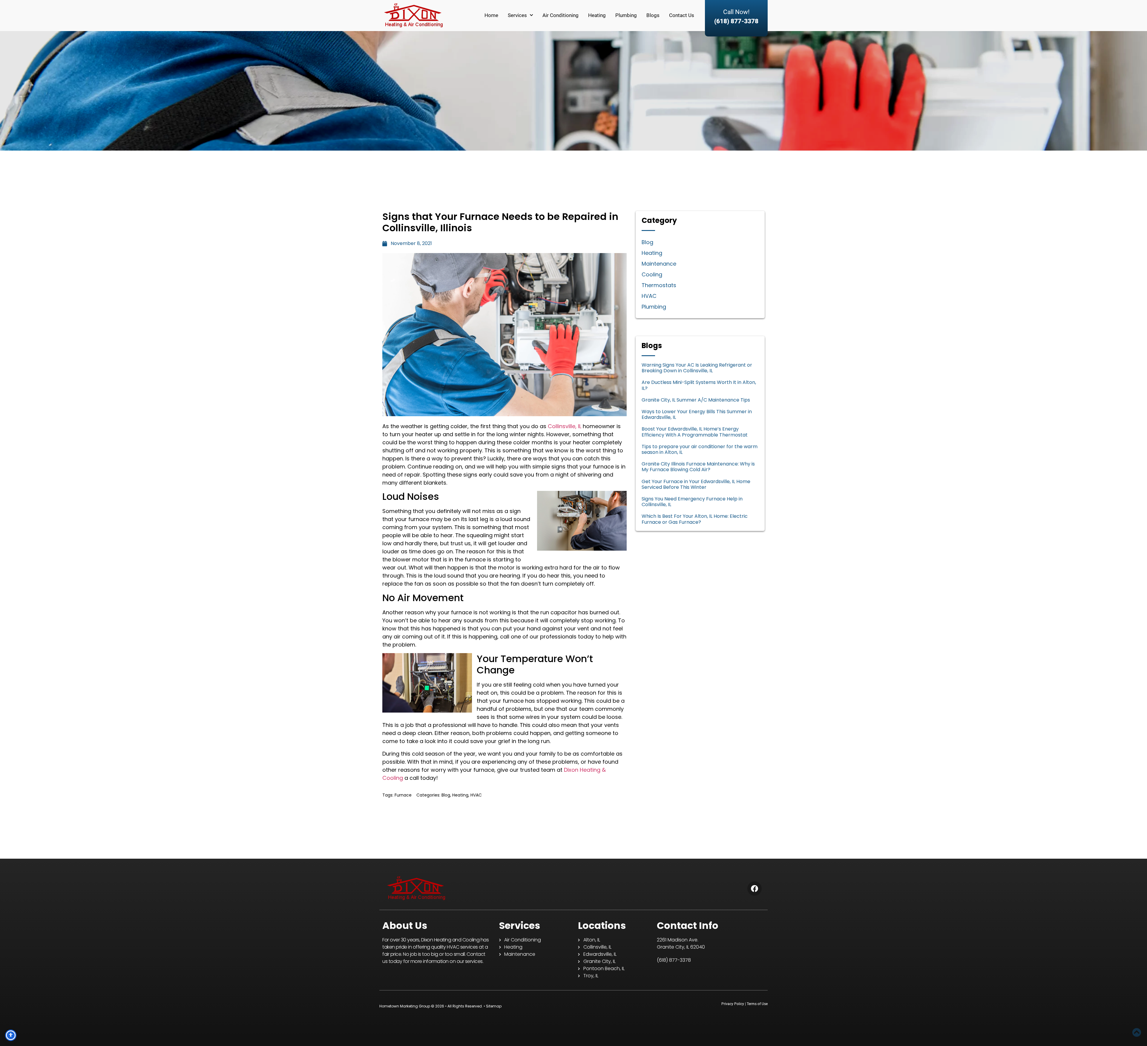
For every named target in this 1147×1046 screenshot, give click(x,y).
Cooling (652, 274)
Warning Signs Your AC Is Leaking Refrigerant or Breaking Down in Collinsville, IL (697, 368)
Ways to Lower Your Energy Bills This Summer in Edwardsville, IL (697, 414)
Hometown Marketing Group (404, 1006)
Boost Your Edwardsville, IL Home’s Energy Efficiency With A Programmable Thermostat (695, 431)
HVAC (476, 795)
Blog (445, 795)
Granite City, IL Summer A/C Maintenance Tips (696, 399)
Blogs (653, 15)
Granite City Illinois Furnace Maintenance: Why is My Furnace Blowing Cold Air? (698, 466)
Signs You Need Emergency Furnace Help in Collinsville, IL (692, 501)
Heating (597, 15)
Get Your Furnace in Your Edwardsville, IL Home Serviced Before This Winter (696, 484)
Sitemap (494, 1006)
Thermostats (659, 285)
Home (491, 15)
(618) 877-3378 (736, 21)
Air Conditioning (560, 15)
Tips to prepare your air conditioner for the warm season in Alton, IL (699, 449)
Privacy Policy (732, 1004)
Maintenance (659, 263)
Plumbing (626, 15)
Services (517, 15)
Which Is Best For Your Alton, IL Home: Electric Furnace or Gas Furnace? (695, 519)
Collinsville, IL (564, 426)
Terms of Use (757, 1004)
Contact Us (681, 15)
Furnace (403, 795)
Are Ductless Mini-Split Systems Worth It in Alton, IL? (699, 385)
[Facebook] (754, 888)
